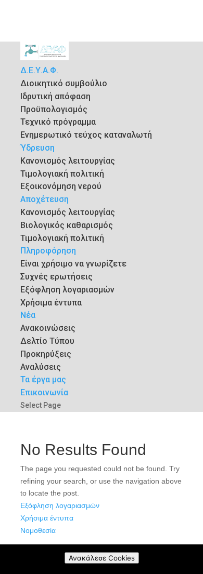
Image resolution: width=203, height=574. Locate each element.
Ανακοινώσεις (47, 328)
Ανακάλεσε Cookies (102, 558)
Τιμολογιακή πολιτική (62, 174)
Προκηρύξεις (45, 354)
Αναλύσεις (40, 367)
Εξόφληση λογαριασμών (67, 290)
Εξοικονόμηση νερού (61, 186)
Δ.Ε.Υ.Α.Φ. (39, 70)
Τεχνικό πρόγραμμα (58, 122)
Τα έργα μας (43, 379)
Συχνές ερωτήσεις (56, 277)
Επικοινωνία (44, 392)
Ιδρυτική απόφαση (55, 96)
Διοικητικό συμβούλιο (63, 83)
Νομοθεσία (38, 530)
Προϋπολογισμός (53, 109)
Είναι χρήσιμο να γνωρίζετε (73, 264)
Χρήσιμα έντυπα (51, 303)
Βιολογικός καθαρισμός (66, 225)
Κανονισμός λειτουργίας (67, 161)
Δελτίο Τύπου (47, 341)
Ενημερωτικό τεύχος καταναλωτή (86, 135)
